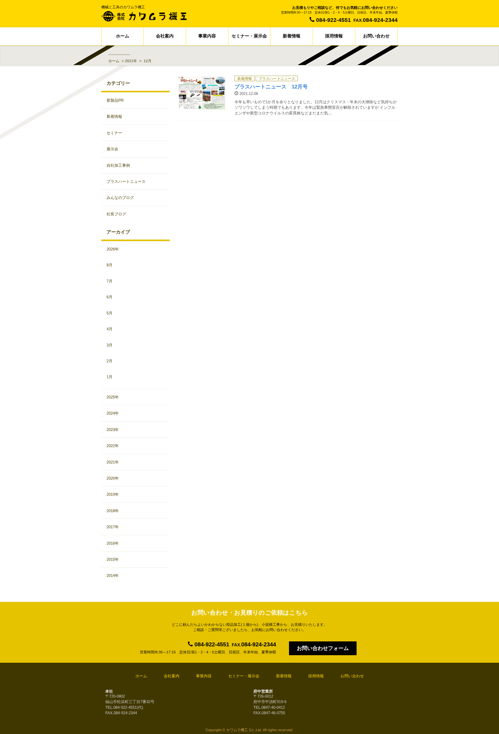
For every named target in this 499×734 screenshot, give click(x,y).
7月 (110, 281)
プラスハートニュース (277, 78)
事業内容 (207, 36)
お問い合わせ (376, 36)
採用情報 (334, 36)
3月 (110, 345)
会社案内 (165, 36)
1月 (110, 377)
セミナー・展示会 (249, 36)
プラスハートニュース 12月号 (271, 86)
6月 (110, 297)
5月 (110, 313)
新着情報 (291, 36)
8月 (110, 265)
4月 (110, 329)
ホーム (122, 36)
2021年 (131, 61)
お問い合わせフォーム (323, 648)
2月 (110, 361)
